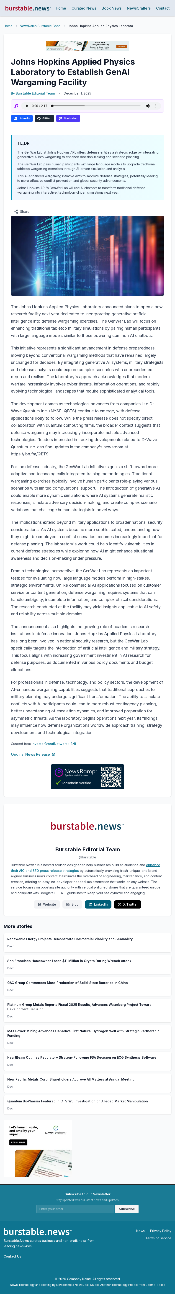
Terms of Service (158, 1238)
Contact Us (12, 1256)
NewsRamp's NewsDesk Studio (77, 1284)
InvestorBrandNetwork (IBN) (54, 744)
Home (61, 8)
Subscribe (127, 1209)
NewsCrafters (139, 8)
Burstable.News (16, 1241)
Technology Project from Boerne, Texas (138, 1284)
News (140, 1231)
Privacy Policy (160, 1231)
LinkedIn (24, 118)
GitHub (46, 118)
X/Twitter (130, 904)
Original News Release (30, 754)
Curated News (84, 8)
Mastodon (70, 118)
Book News (111, 8)
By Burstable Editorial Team (33, 93)
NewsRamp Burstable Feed (40, 26)
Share (24, 211)
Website (49, 904)
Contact (163, 8)
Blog (75, 904)
